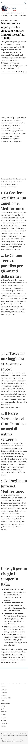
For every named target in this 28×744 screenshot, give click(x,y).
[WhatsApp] (24, 72)
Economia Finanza (5, 703)
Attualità (7, 13)
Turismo (16, 20)
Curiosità (3, 700)
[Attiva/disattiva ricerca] (25, 3)
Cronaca (3, 695)
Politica (3, 706)
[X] (19, 72)
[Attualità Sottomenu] (6, 689)
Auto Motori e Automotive (16, 13)
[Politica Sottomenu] (6, 706)
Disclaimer (3, 720)
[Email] (26, 72)
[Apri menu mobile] (26, 0)
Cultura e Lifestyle (5, 698)
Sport (2, 709)
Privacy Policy (4, 723)
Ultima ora (3, 711)
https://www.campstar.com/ (11, 407)
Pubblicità (3, 726)
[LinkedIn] (21, 72)
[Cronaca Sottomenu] (6, 695)
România (3, 714)
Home (2, 13)
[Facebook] (17, 72)
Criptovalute (4, 692)
